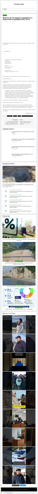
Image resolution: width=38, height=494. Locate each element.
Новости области (12, 183)
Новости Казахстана (18, 237)
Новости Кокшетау (6, 183)
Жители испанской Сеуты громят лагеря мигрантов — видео (19, 286)
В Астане (5, 15)
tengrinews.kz (32, 113)
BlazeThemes (25, 489)
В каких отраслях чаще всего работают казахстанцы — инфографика (19, 309)
